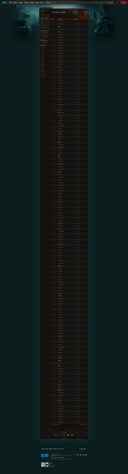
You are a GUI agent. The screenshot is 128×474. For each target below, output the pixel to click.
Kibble (61, 174)
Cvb (60, 155)
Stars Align (42, 67)
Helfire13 (61, 56)
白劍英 (61, 357)
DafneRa (61, 384)
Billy (61, 314)
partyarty (61, 247)
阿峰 (60, 196)
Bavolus (61, 260)
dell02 (61, 403)
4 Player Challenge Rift (44, 37)
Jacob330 (61, 419)
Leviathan (61, 161)
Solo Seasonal (43, 26)
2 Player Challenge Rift (44, 34)
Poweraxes (61, 220)
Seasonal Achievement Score (45, 42)
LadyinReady (62, 231)
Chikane (61, 88)
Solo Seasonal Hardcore (44, 28)
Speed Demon (43, 51)
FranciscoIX (62, 301)
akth (60, 274)
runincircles (62, 371)
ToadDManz (62, 392)
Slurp (61, 400)
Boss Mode (42, 56)
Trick (61, 209)
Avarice (42, 59)
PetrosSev (61, 290)
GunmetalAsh (62, 190)
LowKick (61, 115)
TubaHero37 (62, 126)
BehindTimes (62, 317)
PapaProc (61, 166)
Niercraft (61, 306)
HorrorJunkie (62, 244)
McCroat (61, 368)
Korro (61, 255)
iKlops (61, 295)
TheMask (61, 349)
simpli (61, 212)
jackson (61, 193)
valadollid (61, 422)
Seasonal (42, 23)
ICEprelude (62, 236)
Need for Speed (43, 62)
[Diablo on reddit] (72, 435)
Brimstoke (61, 58)
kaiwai (61, 198)
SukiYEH (61, 266)
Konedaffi (61, 416)
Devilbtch (61, 225)
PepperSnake (62, 42)
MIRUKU (61, 99)
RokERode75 (62, 333)
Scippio (61, 85)
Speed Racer (42, 76)
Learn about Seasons (83, 10)
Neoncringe (62, 389)
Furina (61, 96)
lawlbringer (62, 112)
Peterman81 (62, 169)
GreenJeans (62, 185)
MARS (61, 134)
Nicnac (61, 228)
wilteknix (61, 336)
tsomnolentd (62, 29)
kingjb (61, 91)
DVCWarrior (62, 408)
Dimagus (61, 395)
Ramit (61, 352)
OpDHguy (61, 282)
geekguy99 (61, 341)
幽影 (60, 360)
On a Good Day (43, 50)
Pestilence (61, 69)
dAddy (61, 279)
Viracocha (61, 131)
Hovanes (61, 201)
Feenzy (61, 376)
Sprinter (42, 73)
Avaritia (42, 65)
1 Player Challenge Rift (44, 32)
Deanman (61, 64)
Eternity (61, 45)
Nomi (61, 26)
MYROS (61, 271)
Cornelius (61, 61)
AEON (61, 142)
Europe (42, 14)
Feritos (61, 158)
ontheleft (61, 239)
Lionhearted (42, 53)
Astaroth (61, 293)
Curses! (42, 48)
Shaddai (61, 120)
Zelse (61, 107)
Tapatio (61, 128)
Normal (42, 20)
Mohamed (61, 328)
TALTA (61, 50)
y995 (61, 93)
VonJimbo (61, 77)
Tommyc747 (62, 330)
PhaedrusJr (62, 322)
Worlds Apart (42, 70)
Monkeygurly (62, 37)
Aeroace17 (61, 217)
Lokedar (61, 298)
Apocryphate (62, 263)
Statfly (61, 287)
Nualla (61, 204)
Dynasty (42, 68)
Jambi (61, 34)
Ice (60, 139)
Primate (61, 411)
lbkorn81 (61, 23)
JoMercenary (62, 147)
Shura (61, 252)
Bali (60, 72)
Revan (61, 325)
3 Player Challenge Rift (44, 35)
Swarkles (61, 387)
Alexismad (61, 182)
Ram (61, 365)
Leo (60, 363)
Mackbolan (61, 53)
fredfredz (61, 123)
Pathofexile (62, 163)
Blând (61, 381)
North (61, 309)
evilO (61, 150)
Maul (61, 344)
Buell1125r (61, 104)
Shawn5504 (62, 177)
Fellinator (61, 80)
